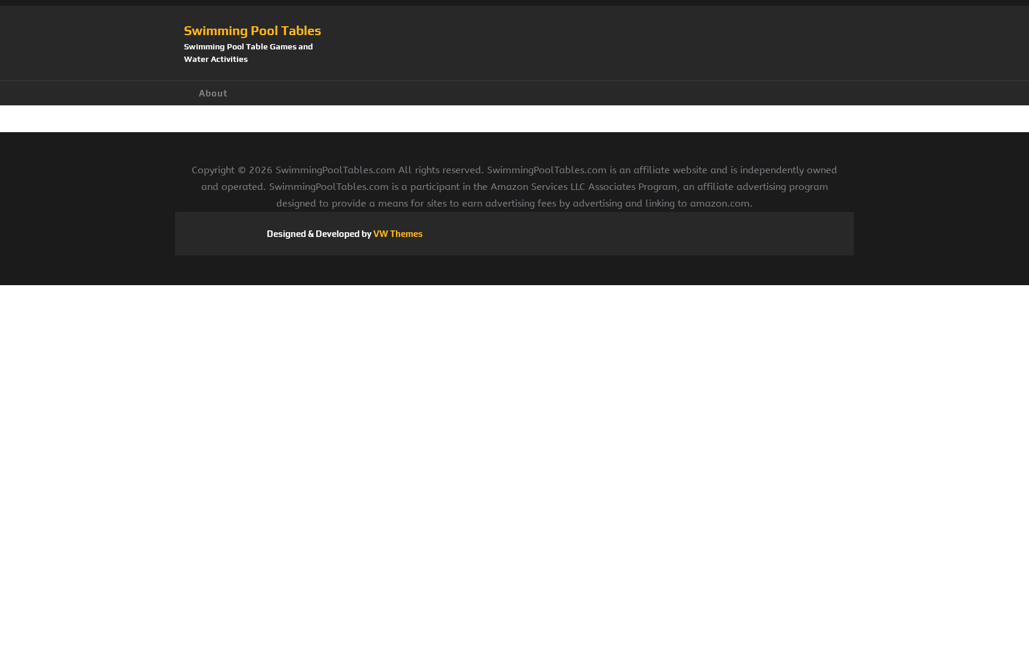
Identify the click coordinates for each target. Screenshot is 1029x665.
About (213, 93)
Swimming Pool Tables (253, 30)
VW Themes (397, 234)
